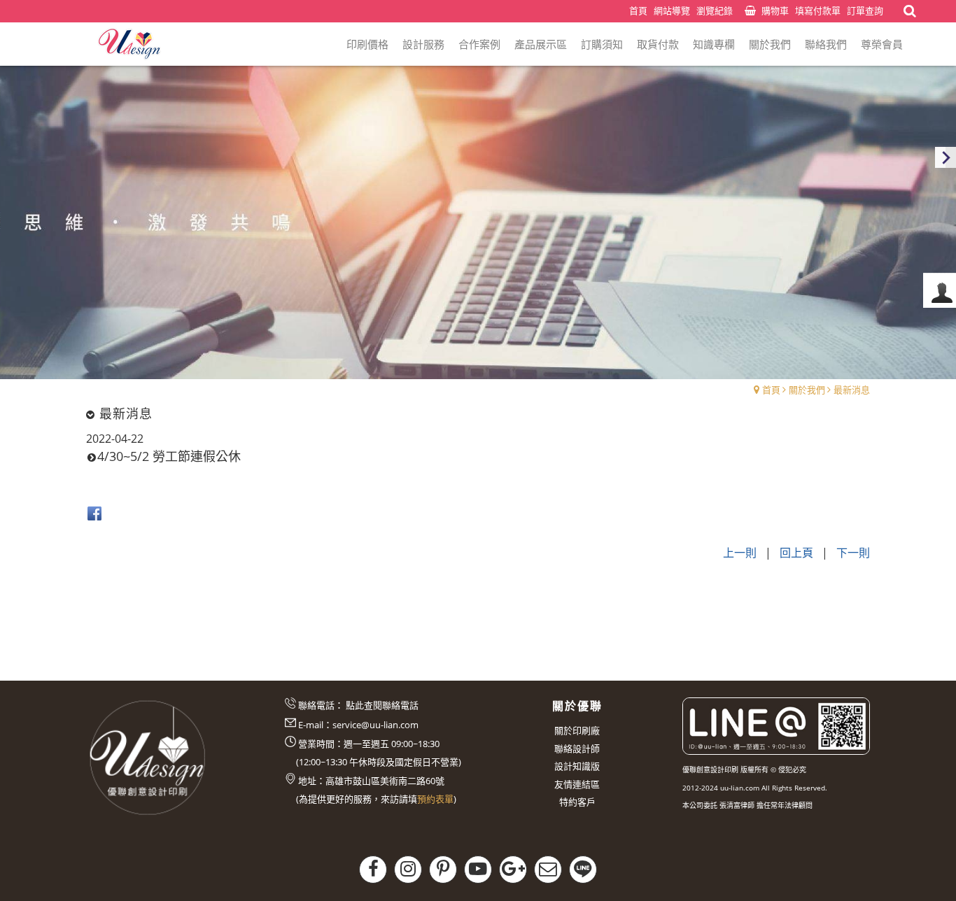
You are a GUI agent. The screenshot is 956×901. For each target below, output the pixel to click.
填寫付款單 (818, 10)
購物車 (775, 10)
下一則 (853, 552)
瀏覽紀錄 (714, 10)
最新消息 (852, 389)
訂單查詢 (865, 10)
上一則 (740, 552)
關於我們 (807, 389)
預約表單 (435, 799)
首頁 (771, 389)
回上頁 (796, 552)
